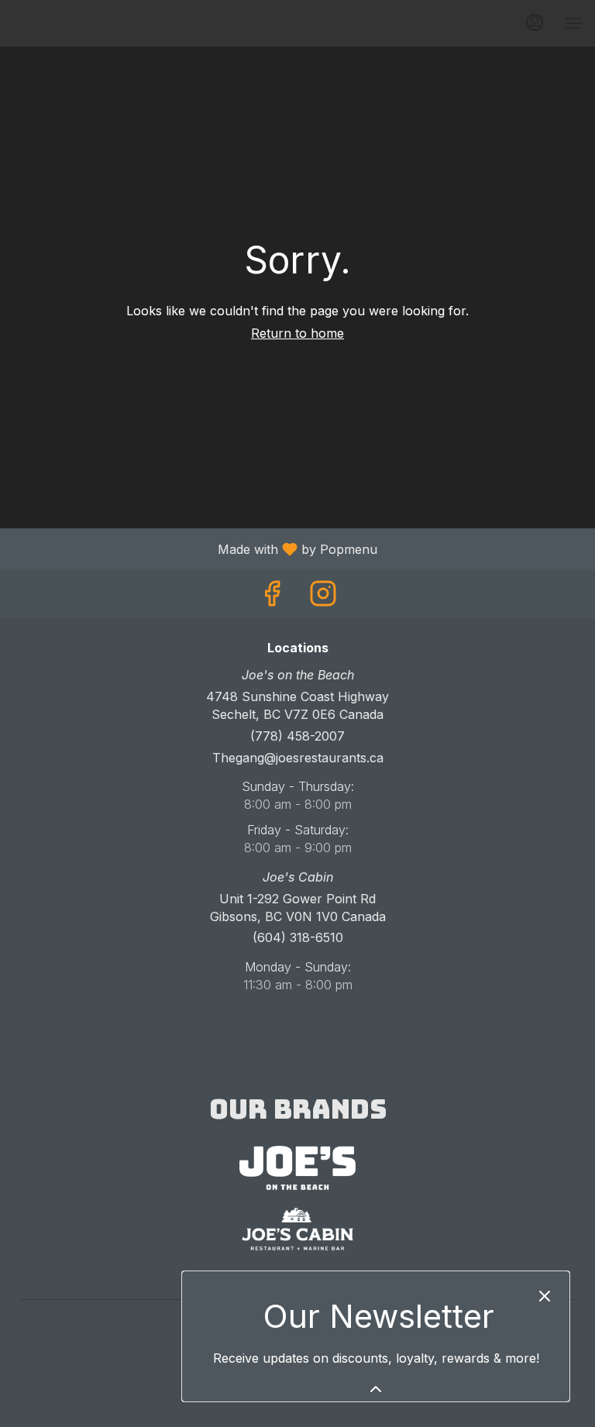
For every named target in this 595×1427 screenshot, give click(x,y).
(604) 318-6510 (298, 937)
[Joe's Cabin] (297, 1228)
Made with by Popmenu (194, 548)
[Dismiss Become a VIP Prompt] (544, 1296)
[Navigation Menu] (573, 23)
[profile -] (534, 22)
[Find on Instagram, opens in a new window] (323, 597)
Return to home (297, 333)
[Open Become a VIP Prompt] (375, 1389)
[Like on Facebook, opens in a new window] (272, 597)
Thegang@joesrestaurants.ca (297, 757)
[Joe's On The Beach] (297, 1166)
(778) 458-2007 (297, 736)
